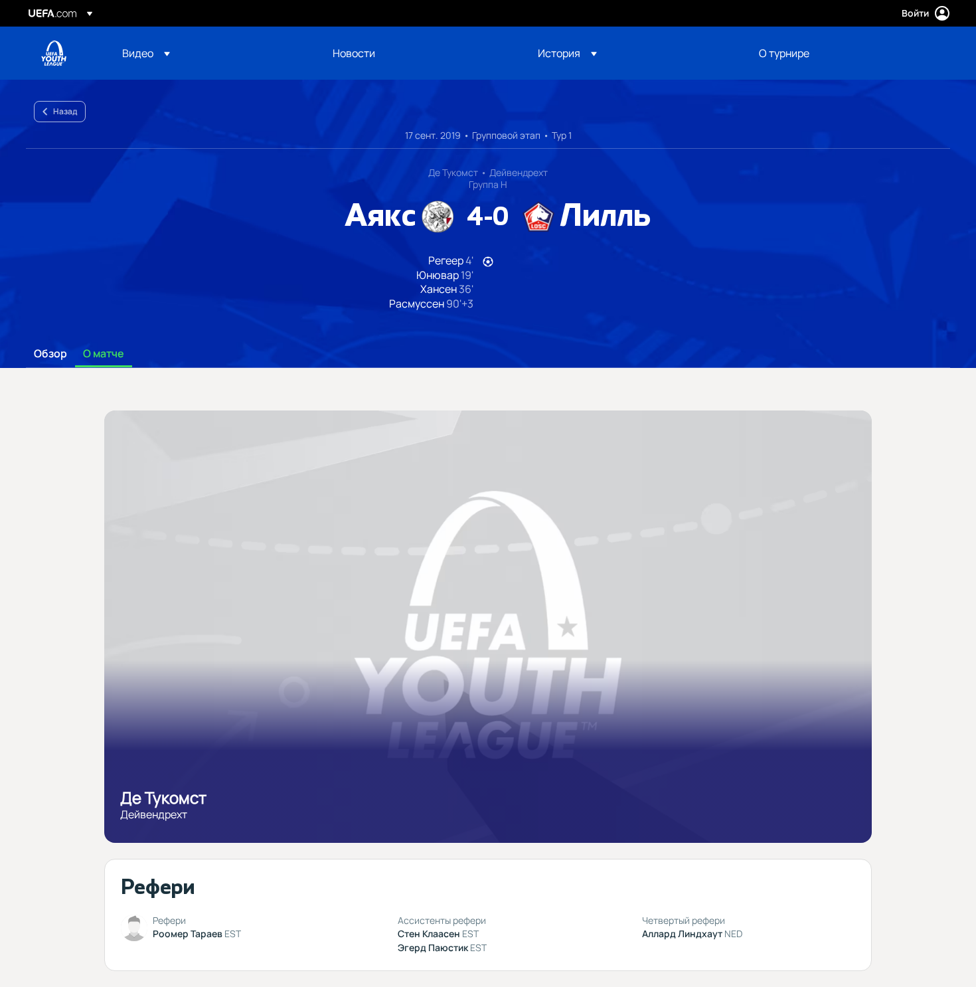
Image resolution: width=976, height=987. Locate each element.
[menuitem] (211, 53)
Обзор (50, 354)
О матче (103, 354)
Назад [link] (65, 111)
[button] (146, 53)
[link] (354, 53)
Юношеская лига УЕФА (54, 53)
